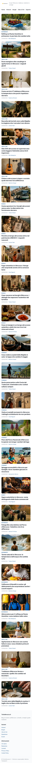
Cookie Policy (5, 753)
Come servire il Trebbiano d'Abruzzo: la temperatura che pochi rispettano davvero (15, 93)
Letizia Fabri (12, 125)
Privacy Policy (5, 750)
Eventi (3, 495)
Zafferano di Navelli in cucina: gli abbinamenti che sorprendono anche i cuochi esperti (15, 586)
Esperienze (4, 31)
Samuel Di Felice (13, 331)
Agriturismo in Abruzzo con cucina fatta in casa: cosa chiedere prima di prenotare (15, 644)
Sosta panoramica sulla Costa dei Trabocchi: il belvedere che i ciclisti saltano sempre (14, 385)
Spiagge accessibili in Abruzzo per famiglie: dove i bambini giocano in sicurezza (14, 470)
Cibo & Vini (21, 9)
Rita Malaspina (12, 38)
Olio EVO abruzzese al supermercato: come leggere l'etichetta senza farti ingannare (15, 151)
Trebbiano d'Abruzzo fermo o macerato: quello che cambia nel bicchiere (13, 673)
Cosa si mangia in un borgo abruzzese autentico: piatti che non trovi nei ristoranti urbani (15, 327)
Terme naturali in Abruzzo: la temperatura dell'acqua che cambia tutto (14, 557)
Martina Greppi (12, 183)
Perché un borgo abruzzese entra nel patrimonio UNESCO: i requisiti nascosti (15, 238)
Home (3, 9)
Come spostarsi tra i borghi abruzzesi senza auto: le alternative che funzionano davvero (15, 208)
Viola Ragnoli (12, 272)
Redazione (4, 746)
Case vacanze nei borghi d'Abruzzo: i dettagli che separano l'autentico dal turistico (15, 297)
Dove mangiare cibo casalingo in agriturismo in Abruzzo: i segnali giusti (13, 64)
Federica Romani (13, 98)
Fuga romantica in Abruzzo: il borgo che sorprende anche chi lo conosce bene (15, 268)
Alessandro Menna (13, 474)
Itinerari (8, 9)
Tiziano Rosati (12, 68)
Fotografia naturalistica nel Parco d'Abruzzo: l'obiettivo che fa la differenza (14, 527)
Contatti (3, 748)
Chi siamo (4, 743)
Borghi (14, 9)
